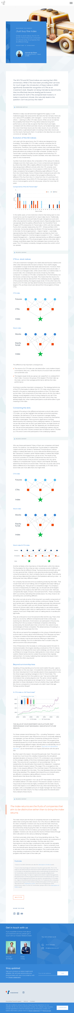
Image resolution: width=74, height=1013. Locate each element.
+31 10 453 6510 (50, 945)
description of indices (44, 864)
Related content (21, 252)
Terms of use (47, 1010)
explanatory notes (29, 883)
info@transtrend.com (52, 948)
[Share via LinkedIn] (14, 913)
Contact (32, 1001)
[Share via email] (21, 913)
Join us (26, 1001)
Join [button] (62, 973)
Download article (22, 107)
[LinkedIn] (23, 992)
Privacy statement (14, 977)
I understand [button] (62, 1007)
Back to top (18, 897)
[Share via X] (18, 913)
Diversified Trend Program (13, 1001)
